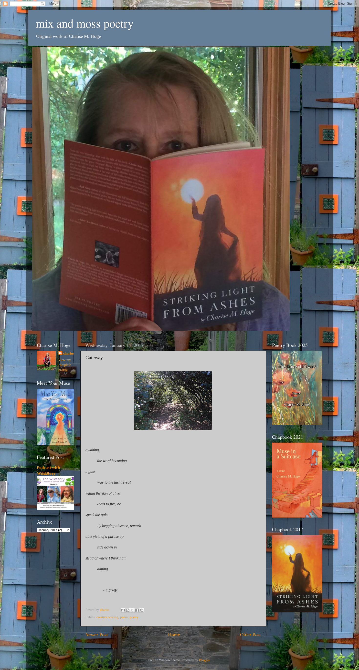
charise (68, 353)
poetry (134, 617)
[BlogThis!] (127, 610)
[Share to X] (132, 610)
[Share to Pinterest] (141, 610)
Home (174, 634)
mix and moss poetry (85, 23)
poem (124, 617)
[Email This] (123, 610)
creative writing (107, 617)
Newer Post (96, 634)
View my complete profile (64, 365)
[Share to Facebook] (137, 610)
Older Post (250, 634)
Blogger (204, 660)
